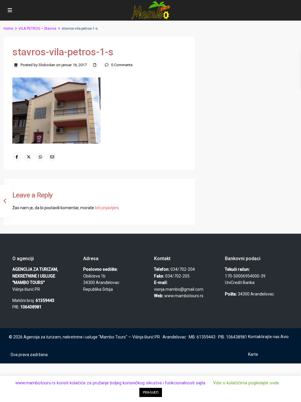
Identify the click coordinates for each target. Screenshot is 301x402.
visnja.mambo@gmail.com (178, 289)
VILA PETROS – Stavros (37, 28)
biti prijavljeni (107, 207)
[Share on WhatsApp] (40, 156)
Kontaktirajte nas (264, 336)
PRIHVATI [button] (150, 392)
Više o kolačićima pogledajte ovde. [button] (246, 383)
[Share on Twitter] (28, 156)
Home (8, 28)
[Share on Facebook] (16, 156)
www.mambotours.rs (183, 295)
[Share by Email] (52, 156)
